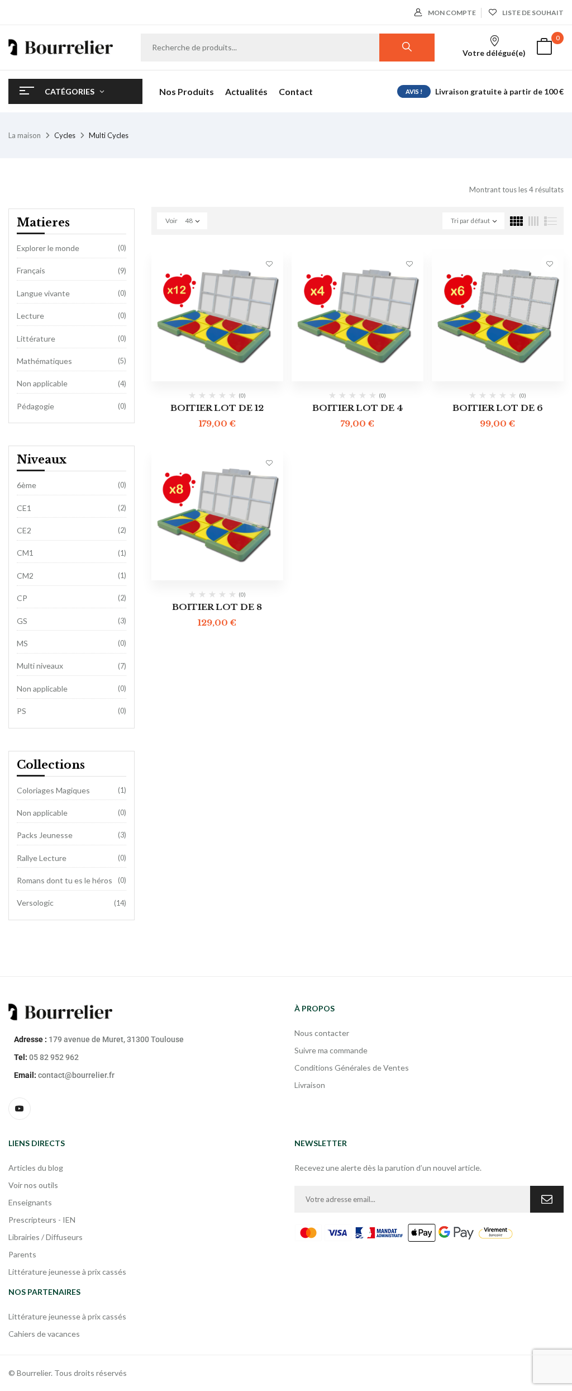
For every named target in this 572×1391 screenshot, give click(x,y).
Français (31, 270)
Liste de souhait (533, 12)
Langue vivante (43, 293)
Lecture (30, 315)
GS (22, 621)
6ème (26, 485)
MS (22, 643)
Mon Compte (452, 12)
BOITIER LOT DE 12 (217, 408)
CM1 (25, 552)
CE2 (24, 530)
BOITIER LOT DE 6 (497, 408)
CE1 (24, 508)
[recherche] (407, 47)
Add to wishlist (269, 263)
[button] (544, 48)
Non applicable (42, 383)
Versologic (35, 902)
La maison (24, 135)
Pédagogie (35, 406)
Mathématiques (44, 361)
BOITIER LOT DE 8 (217, 607)
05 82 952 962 (54, 1057)
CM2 (25, 575)
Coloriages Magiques (53, 790)
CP (22, 598)
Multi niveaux (40, 665)
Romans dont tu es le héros (64, 880)
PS (21, 711)
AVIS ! (414, 91)
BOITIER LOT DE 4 (357, 408)
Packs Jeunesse (45, 835)
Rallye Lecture (41, 858)
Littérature (36, 338)
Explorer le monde (48, 248)
